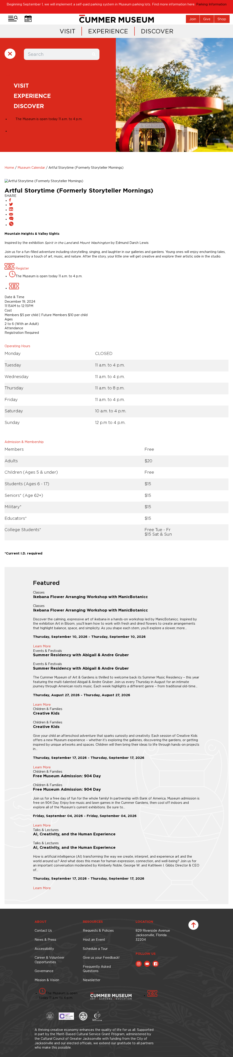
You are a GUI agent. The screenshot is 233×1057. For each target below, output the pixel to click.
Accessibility (44, 949)
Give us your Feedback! (101, 957)
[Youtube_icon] (147, 964)
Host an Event (94, 939)
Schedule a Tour (95, 949)
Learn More (42, 646)
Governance (44, 971)
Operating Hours (17, 346)
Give (206, 19)
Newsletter (91, 980)
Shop (222, 19)
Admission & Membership (24, 442)
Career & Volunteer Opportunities (49, 960)
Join (192, 19)
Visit (67, 31)
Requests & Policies (98, 930)
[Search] (93, 54)
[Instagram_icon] (139, 964)
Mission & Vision (47, 980)
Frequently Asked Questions (97, 969)
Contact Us (43, 930)
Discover (157, 31)
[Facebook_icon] (155, 964)
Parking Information (211, 4)
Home (9, 167)
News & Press (45, 939)
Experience (108, 31)
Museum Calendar (31, 167)
